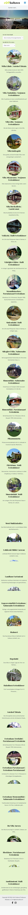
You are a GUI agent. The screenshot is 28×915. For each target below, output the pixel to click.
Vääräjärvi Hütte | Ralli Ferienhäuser (14, 263)
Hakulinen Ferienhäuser (14, 685)
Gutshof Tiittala (14, 712)
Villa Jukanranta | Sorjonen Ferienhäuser (14, 178)
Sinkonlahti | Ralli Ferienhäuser (14, 323)
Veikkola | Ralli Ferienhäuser (14, 235)
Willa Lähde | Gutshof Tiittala (14, 66)
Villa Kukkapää (14, 151)
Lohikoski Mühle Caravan (14, 550)
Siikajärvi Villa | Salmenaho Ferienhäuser (14, 352)
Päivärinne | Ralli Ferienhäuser (14, 466)
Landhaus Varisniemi (14, 576)
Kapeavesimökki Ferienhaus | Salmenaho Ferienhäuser (14, 604)
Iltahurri (14, 632)
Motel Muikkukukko (14, 523)
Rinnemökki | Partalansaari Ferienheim (14, 410)
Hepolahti (14, 659)
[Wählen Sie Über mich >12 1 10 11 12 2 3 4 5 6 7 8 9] (9, 45)
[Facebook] (12, 903)
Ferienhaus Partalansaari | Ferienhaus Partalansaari (14, 768)
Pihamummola (14, 438)
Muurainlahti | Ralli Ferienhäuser (14, 495)
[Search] (20, 7)
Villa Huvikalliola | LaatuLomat (14, 207)
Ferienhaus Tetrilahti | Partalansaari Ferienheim (14, 739)
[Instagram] (15, 903)
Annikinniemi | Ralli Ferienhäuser (14, 882)
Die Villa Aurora (14, 826)
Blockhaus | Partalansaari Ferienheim (14, 853)
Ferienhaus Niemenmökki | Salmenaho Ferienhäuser (14, 798)
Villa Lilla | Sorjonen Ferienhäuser (14, 123)
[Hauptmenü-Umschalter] (25, 3)
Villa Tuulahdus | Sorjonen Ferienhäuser (14, 94)
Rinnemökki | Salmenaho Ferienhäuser (14, 381)
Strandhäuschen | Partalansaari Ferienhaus (14, 292)
